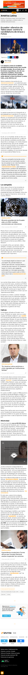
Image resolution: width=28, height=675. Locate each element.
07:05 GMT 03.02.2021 (6, 36)
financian (8, 380)
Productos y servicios (5, 651)
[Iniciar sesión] (20, 10)
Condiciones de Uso (13, 649)
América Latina (6, 218)
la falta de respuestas (7, 116)
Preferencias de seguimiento (7, 657)
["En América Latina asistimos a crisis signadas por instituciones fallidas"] (14, 353)
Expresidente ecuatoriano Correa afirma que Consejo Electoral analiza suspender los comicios (13, 554)
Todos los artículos (8, 62)
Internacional (11, 589)
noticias (8, 594)
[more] (25, 180)
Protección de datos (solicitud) (8, 655)
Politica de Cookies (15, 653)
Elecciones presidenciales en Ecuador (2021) (10, 591)
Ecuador (21, 591)
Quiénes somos (4, 649)
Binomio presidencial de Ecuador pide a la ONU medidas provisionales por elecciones (13, 222)
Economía (21, 637)
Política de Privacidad (5, 653)
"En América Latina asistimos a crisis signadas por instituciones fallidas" (13, 368)
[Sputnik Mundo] (4, 10)
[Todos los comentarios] (2, 672)
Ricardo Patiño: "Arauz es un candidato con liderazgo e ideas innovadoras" (14, 449)
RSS (16, 655)
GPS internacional (7, 364)
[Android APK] (5, 661)
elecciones (3, 594)
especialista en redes (9, 167)
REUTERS (3, 54)
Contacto (13, 651)
